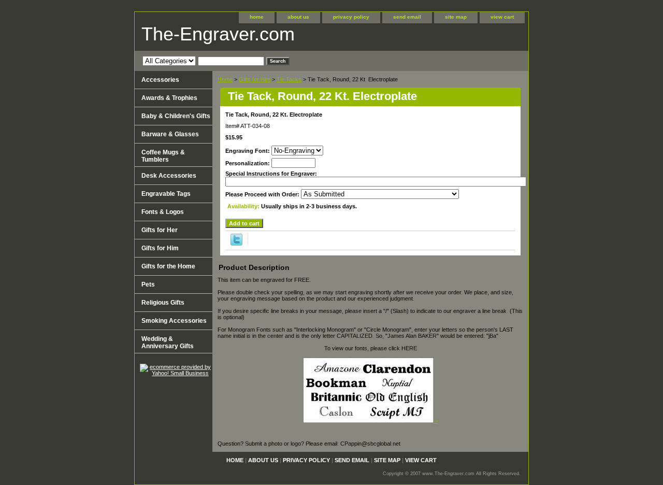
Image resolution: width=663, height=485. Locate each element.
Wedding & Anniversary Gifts (167, 342)
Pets (148, 284)
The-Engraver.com (218, 34)
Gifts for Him (254, 79)
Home (225, 79)
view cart (502, 17)
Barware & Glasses (170, 134)
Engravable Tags (166, 193)
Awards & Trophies (169, 98)
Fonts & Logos (162, 212)
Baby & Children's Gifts (175, 116)
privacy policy (351, 17)
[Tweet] (236, 243)
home (257, 17)
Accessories (160, 79)
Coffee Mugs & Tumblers (163, 156)
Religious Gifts (162, 302)
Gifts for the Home (168, 266)
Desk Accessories (168, 175)
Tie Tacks (289, 79)
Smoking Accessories (174, 320)
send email (407, 17)
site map (456, 17)
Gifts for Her (159, 230)
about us (298, 17)
